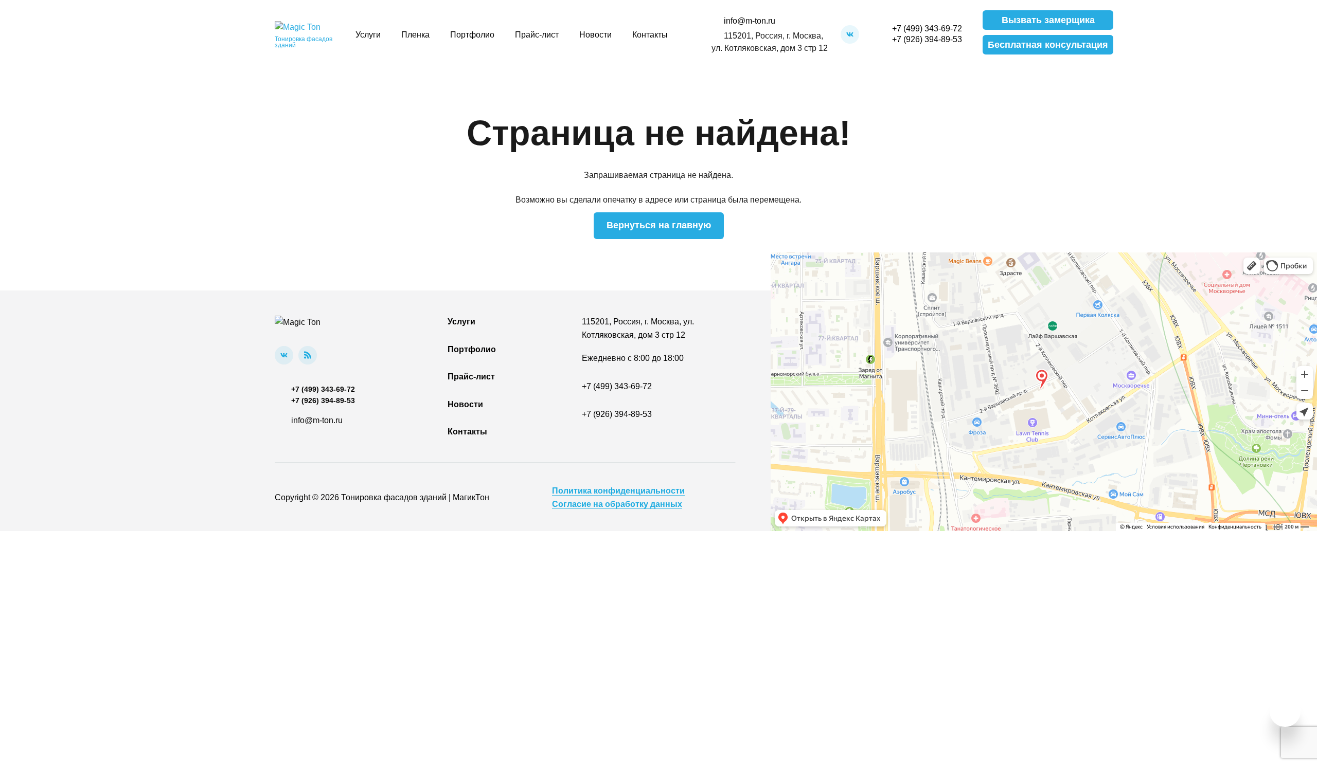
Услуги (368, 34)
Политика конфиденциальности (618, 490)
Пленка (415, 34)
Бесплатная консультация (1048, 45)
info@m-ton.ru (749, 20)
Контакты (650, 34)
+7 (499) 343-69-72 (927, 28)
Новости (595, 34)
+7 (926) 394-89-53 (927, 39)
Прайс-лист (537, 34)
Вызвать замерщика (1048, 20)
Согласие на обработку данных (617, 504)
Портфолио (472, 34)
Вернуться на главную (659, 225)
